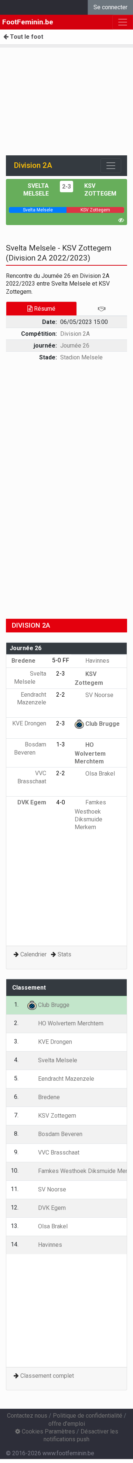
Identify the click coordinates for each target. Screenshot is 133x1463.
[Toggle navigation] (110, 165)
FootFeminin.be (27, 22)
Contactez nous (27, 1415)
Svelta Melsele (57, 1060)
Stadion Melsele (81, 357)
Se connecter (110, 7)
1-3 (60, 744)
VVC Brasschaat (31, 777)
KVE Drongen (54, 1041)
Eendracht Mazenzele (31, 698)
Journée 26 (74, 345)
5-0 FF (60, 660)
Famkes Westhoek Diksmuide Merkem (90, 815)
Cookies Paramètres (47, 1431)
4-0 (60, 802)
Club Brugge (102, 723)
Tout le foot (25, 36)
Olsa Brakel (99, 773)
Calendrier (33, 954)
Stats (64, 954)
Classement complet (47, 1375)
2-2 (60, 694)
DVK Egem (51, 1207)
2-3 (66, 186)
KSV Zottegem (56, 1115)
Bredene (24, 660)
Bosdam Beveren (59, 1134)
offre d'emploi (66, 1423)
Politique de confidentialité (87, 1415)
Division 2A (75, 333)
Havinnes (96, 660)
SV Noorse (98, 694)
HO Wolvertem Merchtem (90, 753)
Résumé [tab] (44, 308)
